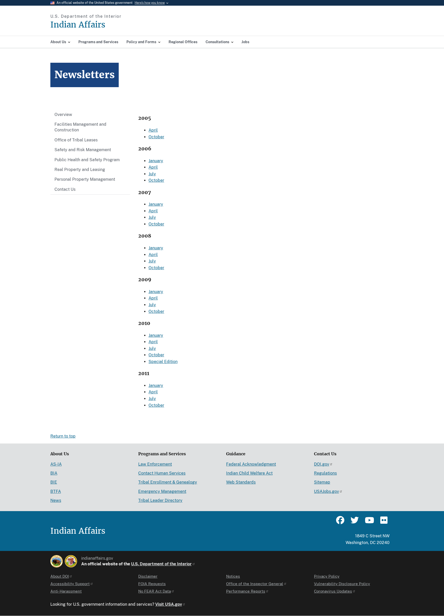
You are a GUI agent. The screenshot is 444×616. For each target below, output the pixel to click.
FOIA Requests (152, 584)
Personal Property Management (84, 179)
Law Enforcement (155, 464)
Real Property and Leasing (79, 169)
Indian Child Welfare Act (249, 473)
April (153, 130)
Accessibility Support (70, 584)
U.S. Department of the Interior (161, 563)
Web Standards (241, 482)
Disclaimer (148, 576)
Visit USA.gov (168, 604)
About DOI (59, 576)
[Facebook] (340, 522)
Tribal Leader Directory (160, 500)
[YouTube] (369, 522)
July (152, 173)
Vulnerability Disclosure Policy (342, 584)
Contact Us (65, 189)
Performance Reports (245, 591)
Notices (233, 576)
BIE (53, 482)
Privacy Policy (326, 576)
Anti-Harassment (66, 591)
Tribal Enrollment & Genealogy (167, 482)
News (55, 500)
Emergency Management (162, 491)
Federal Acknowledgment (251, 464)
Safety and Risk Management (82, 149)
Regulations (325, 473)
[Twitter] (354, 522)
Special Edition (163, 361)
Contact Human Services (162, 473)
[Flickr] (383, 522)
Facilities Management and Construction (80, 127)
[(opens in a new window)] (56, 561)
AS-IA (56, 464)
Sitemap (322, 482)
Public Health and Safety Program (87, 159)
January (156, 160)
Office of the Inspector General (254, 584)
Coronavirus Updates (333, 591)
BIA (53, 473)
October (156, 136)
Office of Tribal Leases (76, 140)
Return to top (63, 436)
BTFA (55, 491)
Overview (63, 114)
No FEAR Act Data (154, 591)
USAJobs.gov (326, 491)
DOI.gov (321, 464)
